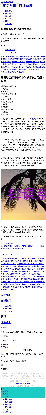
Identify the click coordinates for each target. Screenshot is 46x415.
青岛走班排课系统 (31, 67)
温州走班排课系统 (18, 62)
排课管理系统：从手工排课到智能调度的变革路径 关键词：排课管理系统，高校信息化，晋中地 (22, 286)
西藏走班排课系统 (22, 57)
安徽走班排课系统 (15, 69)
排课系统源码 (36, 127)
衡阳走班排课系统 (34, 59)
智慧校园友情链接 (23, 384)
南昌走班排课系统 (17, 72)
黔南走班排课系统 (20, 59)
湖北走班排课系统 (32, 64)
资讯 (7, 21)
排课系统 (8, 11)
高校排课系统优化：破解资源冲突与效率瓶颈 (23, 282)
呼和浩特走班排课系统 (30, 69)
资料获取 (8, 308)
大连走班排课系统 (32, 62)
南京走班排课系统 (18, 64)
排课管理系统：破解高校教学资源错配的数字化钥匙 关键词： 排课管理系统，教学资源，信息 (22, 261)
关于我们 (8, 16)
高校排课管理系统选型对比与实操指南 (15, 259)
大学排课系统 (10, 50)
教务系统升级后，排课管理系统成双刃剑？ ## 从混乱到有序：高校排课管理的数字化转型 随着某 (23, 276)
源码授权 (8, 311)
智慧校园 (8, 13)
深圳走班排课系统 (17, 67)
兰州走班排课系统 (36, 57)
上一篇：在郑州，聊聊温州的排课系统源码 (17, 246)
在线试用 (8, 18)
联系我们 (8, 24)
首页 (2, 39)
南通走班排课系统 (8, 57)
